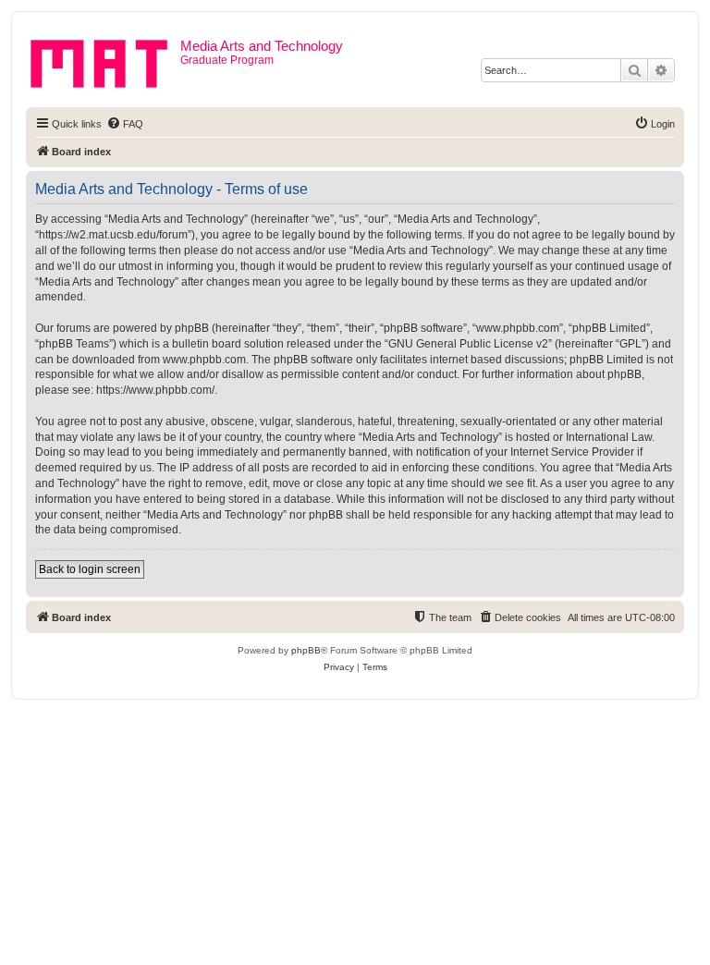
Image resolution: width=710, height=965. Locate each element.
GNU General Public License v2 (468, 343)
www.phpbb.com (204, 359)
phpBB (306, 650)
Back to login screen (90, 569)
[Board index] (105, 60)
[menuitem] (124, 124)
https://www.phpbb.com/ (155, 390)
